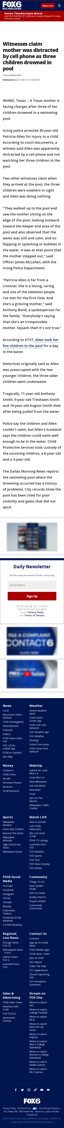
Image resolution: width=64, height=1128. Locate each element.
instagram (29, 1090)
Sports (8, 817)
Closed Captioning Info (39, 976)
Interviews (35, 789)
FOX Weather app (39, 732)
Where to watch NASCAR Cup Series (38, 1027)
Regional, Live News (10, 936)
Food (32, 794)
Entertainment (10, 726)
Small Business (11, 790)
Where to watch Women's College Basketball (39, 1054)
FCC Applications (38, 970)
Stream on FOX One (37, 995)
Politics (7, 734)
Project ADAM (37, 901)
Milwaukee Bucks (12, 851)
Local (6, 710)
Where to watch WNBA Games (38, 1063)
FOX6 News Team (39, 953)
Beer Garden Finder (36, 887)
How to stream (37, 822)
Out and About (37, 785)
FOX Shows (35, 868)
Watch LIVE (38, 817)
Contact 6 (8, 770)
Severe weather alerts (38, 712)
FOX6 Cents (9, 774)
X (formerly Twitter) (9, 912)
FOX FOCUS (9, 1013)
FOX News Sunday (39, 864)
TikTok (6, 898)
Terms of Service (34, 615)
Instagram (8, 894)
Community (38, 877)
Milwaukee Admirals (9, 839)
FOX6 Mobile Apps (39, 949)
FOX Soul (34, 859)
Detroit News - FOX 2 (11, 958)
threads (35, 1090)
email (48, 1090)
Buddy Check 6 (37, 897)
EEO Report (35, 962)
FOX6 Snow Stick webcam (38, 750)
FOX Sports (35, 855)
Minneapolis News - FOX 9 (13, 951)
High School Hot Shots (12, 846)
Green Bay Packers (13, 829)
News (7, 706)
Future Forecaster (39, 744)
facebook (16, 1090)
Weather (36, 706)
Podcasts (8, 730)
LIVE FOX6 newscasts (35, 827)
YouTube (8, 885)
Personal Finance (12, 782)
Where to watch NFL (38, 1004)
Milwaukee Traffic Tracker (39, 807)
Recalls (6, 778)
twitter (22, 1090)
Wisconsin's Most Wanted (12, 716)
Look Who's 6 (37, 777)
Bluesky (7, 906)
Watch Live (47, 6)
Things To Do (37, 881)
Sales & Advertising (11, 995)
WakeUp (35, 765)
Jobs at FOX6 (36, 958)
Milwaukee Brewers (9, 823)
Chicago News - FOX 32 (11, 944)
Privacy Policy (36, 612)
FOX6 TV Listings (38, 840)
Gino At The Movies (35, 799)
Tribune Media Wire (12, 75)
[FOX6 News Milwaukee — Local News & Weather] (13, 5)
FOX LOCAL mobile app (9, 747)
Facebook (8, 890)
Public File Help (37, 966)
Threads (7, 902)
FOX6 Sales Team (12, 1002)
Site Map (7, 756)
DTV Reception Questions (37, 983)
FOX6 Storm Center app (36, 719)
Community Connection (35, 907)
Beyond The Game (13, 833)
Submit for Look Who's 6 (38, 772)
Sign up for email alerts (38, 944)
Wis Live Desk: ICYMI (37, 835)
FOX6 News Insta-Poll (13, 740)
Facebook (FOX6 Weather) (12, 919)
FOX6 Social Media (11, 879)
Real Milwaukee (38, 781)
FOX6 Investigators (13, 721)
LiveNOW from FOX (37, 846)
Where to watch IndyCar (38, 1035)
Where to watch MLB (38, 1018)
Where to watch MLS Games (38, 1070)
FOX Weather (36, 736)
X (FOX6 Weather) (12, 924)
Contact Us (38, 934)
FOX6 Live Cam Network (37, 726)
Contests (34, 938)
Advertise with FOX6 (10, 1008)
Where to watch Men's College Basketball (38, 1044)
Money (8, 765)
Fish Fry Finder (37, 893)
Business (8, 786)
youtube (42, 1090)
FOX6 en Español (12, 752)
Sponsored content (9, 1019)
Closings (34, 740)
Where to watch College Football (38, 1011)
